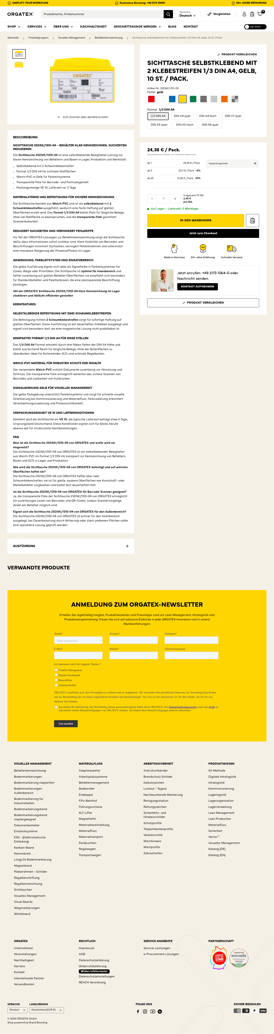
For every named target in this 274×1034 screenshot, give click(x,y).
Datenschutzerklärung (94, 960)
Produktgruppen (38, 38)
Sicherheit (215, 831)
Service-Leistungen (157, 948)
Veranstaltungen (25, 954)
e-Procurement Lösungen (161, 954)
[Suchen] (168, 14)
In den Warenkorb (195, 220)
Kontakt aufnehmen (197, 287)
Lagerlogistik (217, 795)
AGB (82, 954)
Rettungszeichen (155, 807)
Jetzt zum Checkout (203, 233)
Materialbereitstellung (94, 825)
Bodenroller (87, 789)
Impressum (87, 948)
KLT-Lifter (85, 813)
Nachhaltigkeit (24, 960)
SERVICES (34, 27)
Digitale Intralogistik (222, 777)
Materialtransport (91, 837)
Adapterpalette (89, 770)
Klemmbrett (22, 854)
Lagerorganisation (221, 801)
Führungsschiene (90, 807)
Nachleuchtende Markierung (163, 795)
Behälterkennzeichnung (109, 38)
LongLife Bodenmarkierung (32, 859)
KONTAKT (191, 27)
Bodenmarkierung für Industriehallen (28, 801)
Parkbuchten (87, 843)
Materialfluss (88, 831)
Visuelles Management (71, 38)
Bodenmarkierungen (28, 777)
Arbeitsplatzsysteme (93, 777)
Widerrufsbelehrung (93, 966)
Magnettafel (87, 819)
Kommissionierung (221, 789)
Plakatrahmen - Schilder (30, 872)
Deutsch (14, 1010)
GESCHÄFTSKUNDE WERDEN (135, 27)
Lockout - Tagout (155, 789)
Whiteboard (22, 914)
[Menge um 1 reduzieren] (152, 199)
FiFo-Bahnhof (88, 801)
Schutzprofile (153, 823)
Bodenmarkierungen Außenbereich (28, 791)
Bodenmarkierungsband (30, 809)
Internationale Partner (29, 978)
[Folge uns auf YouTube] (153, 1011)
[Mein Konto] (244, 14)
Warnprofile (152, 847)
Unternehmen (23, 948)
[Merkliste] (252, 14)
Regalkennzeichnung (28, 884)
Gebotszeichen (154, 783)
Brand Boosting (38, 1023)
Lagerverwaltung (220, 807)
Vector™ (213, 837)
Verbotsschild (153, 835)
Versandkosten (155, 155)
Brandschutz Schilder (158, 777)
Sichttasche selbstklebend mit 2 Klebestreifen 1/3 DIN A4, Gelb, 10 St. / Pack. (177, 38)
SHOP (11, 27)
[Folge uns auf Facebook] (138, 1011)
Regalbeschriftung (27, 878)
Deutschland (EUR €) (44, 1010)
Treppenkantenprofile (158, 829)
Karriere (19, 966)
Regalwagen (87, 849)
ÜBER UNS (61, 27)
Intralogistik (216, 783)
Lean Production (219, 819)
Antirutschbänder (156, 770)
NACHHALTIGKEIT (93, 27)
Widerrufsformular (94, 971)
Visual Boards (23, 902)
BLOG (172, 27)
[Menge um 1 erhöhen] (175, 199)
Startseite (13, 38)
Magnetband (23, 866)
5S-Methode (216, 770)
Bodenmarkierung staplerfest (34, 783)
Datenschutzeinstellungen (97, 976)
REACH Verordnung (92, 982)
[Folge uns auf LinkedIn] (160, 1011)
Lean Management (221, 813)
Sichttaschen (23, 890)
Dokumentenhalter (27, 825)
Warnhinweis (152, 841)
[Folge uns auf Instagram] (145, 1011)
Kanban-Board (24, 848)
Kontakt (19, 972)
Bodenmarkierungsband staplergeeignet (30, 817)
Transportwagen (90, 855)
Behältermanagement (94, 783)
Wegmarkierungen (27, 908)
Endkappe (86, 795)
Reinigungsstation (156, 801)
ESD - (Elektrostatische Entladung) (30, 839)
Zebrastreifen (153, 853)
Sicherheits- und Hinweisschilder (155, 815)
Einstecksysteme (25, 831)
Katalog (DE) (216, 849)
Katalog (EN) (216, 855)
